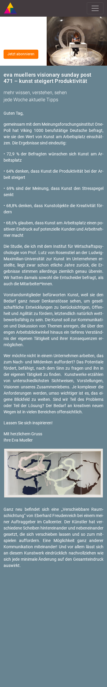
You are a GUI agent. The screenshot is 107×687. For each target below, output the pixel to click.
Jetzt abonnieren (20, 54)
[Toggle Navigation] (95, 8)
